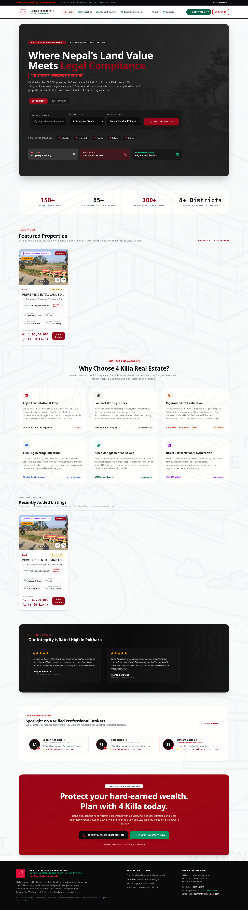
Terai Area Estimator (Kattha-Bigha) (143, 879)
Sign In (222, 11)
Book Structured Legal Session (106, 835)
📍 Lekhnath (81, 138)
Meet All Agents (210, 723)
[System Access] (230, 2)
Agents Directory (108, 11)
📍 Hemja (98, 138)
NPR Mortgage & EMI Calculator (142, 883)
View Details (58, 335)
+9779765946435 (220, 3)
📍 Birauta (130, 138)
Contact (170, 11)
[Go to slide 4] (46, 281)
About (155, 11)
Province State (114, 115)
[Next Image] (64, 267)
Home (71, 11)
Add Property (200, 11)
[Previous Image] (22, 267)
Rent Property (59, 101)
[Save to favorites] (63, 280)
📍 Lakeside (63, 138)
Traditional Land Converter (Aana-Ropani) (146, 875)
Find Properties (163, 121)
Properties (86, 11)
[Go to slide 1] (40, 281)
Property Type (76, 115)
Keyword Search (40, 115)
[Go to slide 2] (42, 281)
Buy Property (39, 101)
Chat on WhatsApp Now (151, 835)
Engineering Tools (134, 11)
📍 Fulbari (113, 138)
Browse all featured (212, 240)
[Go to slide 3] (44, 281)
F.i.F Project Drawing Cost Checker (143, 887)
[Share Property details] (57, 280)
